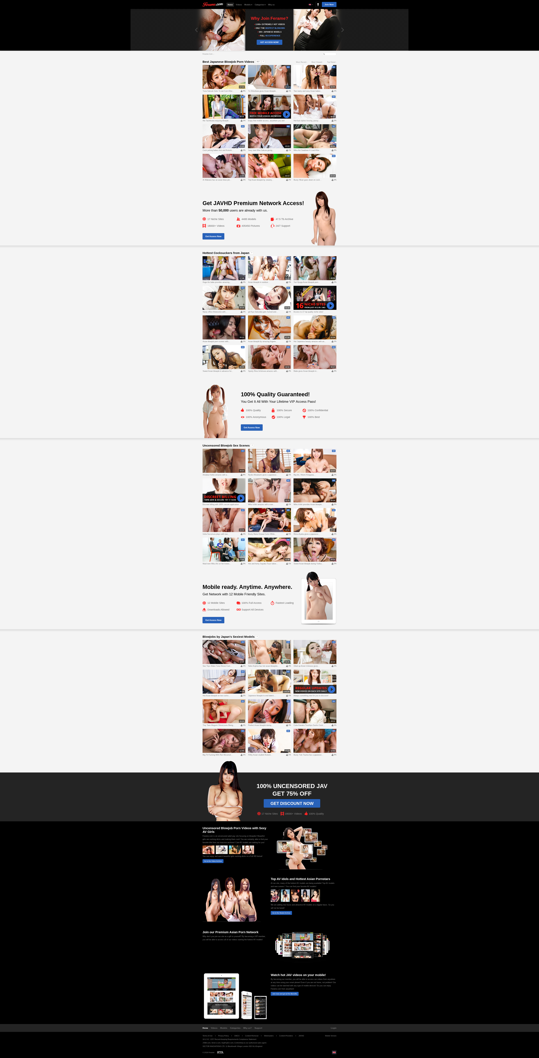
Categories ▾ (260, 5)
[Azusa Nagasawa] (305, 901)
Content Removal (251, 1036)
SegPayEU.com (227, 1043)
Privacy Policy (223, 1036)
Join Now (329, 4)
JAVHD (301, 1036)
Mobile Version (330, 1036)
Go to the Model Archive (281, 913)
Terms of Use (208, 1036)
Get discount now (292, 803)
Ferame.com (208, 54)
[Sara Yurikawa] (295, 901)
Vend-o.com (216, 1043)
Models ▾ (248, 5)
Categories (235, 1028)
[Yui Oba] (275, 901)
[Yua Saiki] (315, 901)
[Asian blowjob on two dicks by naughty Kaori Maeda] (248, 853)
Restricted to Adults (220, 1052)
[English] (311, 4)
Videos (239, 5)
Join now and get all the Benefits (284, 994)
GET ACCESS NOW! (269, 42)
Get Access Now (213, 236)
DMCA (236, 1036)
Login (333, 1028)
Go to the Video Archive (213, 861)
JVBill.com (207, 1043)
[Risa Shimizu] (285, 901)
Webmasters (269, 1036)
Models (223, 1028)
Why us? (247, 1028)
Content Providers (286, 1036)
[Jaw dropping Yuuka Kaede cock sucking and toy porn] (235, 853)
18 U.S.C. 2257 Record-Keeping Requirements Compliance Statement (229, 1039)
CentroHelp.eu (239, 1043)
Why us (271, 5)
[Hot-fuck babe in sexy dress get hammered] (222, 853)
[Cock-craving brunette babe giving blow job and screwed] (208, 853)
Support (258, 1028)
